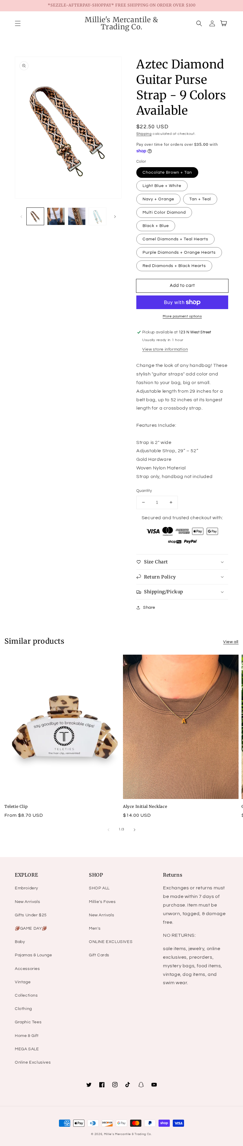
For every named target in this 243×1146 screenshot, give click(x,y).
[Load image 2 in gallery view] (56, 216)
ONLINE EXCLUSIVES (110, 942)
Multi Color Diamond (164, 212)
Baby (20, 942)
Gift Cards (99, 955)
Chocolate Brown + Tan (167, 172)
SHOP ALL (99, 888)
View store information (165, 349)
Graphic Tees (28, 1022)
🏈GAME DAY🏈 (31, 928)
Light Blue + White (162, 186)
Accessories (27, 969)
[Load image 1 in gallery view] (35, 216)
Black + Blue (156, 226)
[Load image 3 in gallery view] (77, 216)
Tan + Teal (200, 199)
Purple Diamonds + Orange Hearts (179, 252)
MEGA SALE (27, 1049)
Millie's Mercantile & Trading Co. (128, 1134)
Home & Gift (27, 1036)
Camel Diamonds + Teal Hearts (175, 239)
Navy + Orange (158, 199)
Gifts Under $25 (31, 915)
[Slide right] (115, 216)
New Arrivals (27, 902)
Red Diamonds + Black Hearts (174, 266)
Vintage (23, 982)
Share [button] (149, 607)
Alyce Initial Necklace (145, 806)
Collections (26, 995)
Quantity (144, 491)
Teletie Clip (16, 806)
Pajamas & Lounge (33, 955)
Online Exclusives (33, 1062)
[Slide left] (21, 216)
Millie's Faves (102, 902)
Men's (95, 928)
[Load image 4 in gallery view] (97, 216)
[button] (17, 23)
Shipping (144, 134)
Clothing (23, 1009)
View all (231, 642)
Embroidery (26, 888)
